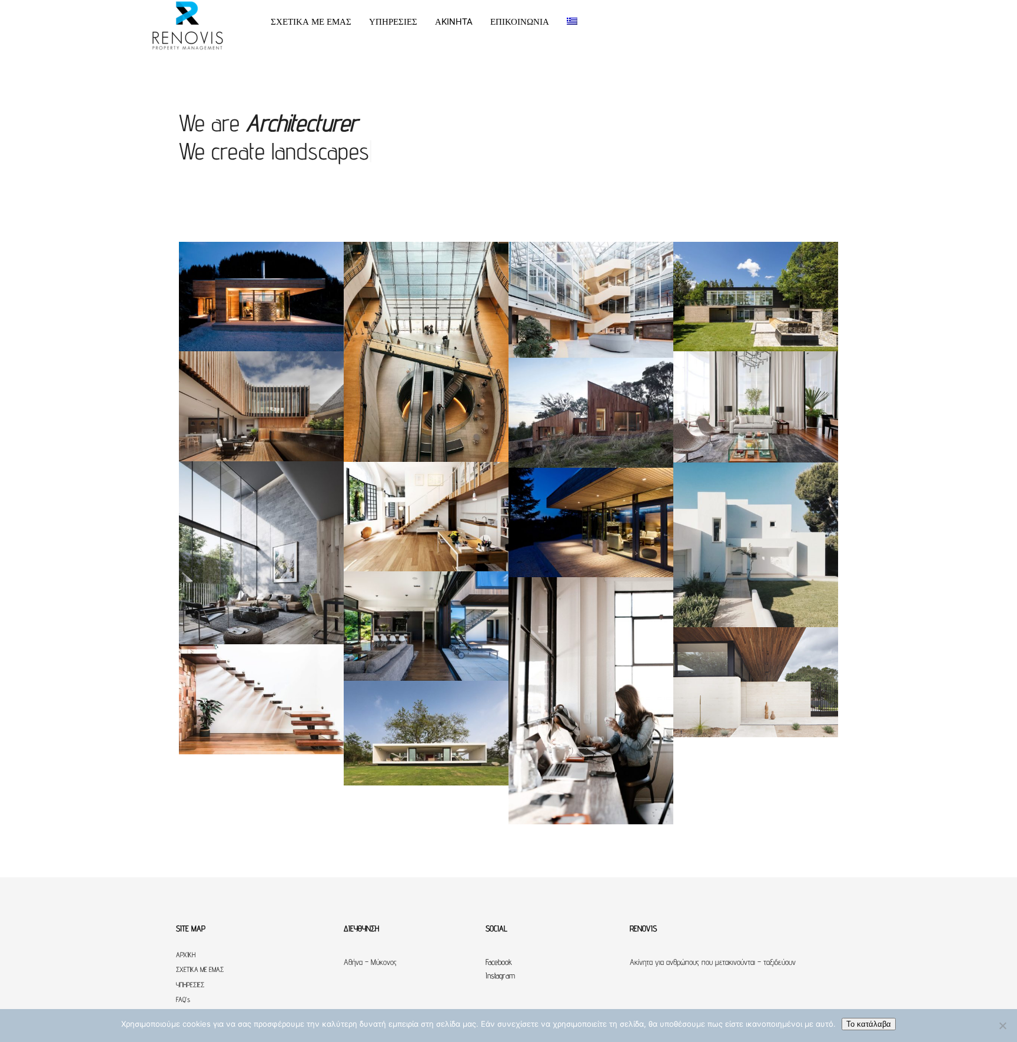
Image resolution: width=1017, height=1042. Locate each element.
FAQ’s (183, 999)
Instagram (500, 975)
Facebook (499, 962)
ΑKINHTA (454, 21)
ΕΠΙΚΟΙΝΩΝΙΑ (519, 21)
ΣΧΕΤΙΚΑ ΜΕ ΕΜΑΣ (311, 21)
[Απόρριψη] (1002, 1025)
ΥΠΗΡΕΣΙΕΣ (393, 21)
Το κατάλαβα (868, 1024)
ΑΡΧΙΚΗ (185, 954)
